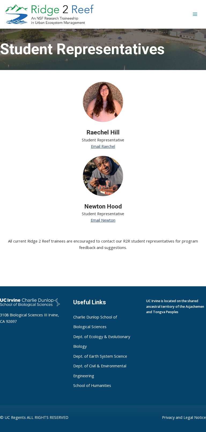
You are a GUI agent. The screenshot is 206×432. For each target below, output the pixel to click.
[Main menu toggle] (195, 14)
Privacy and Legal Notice (184, 417)
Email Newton (103, 220)
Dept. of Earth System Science (100, 356)
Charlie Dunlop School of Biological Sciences (95, 321)
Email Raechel (103, 146)
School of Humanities (92, 385)
